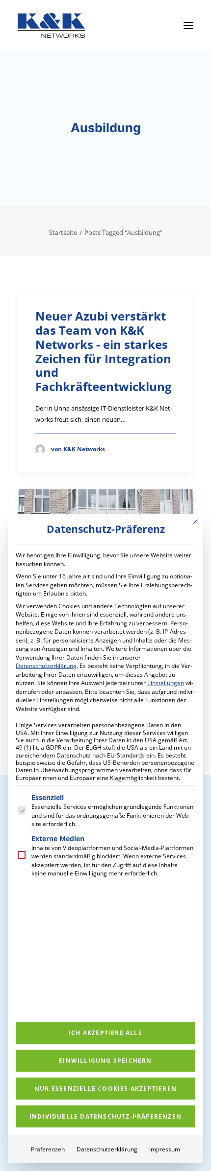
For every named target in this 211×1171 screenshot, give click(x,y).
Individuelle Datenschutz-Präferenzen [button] (105, 1116)
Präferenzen (48, 1149)
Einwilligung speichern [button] (105, 1060)
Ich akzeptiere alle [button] (105, 1033)
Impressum (164, 1149)
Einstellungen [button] (165, 683)
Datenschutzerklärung (46, 666)
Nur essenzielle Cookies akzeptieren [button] (105, 1088)
